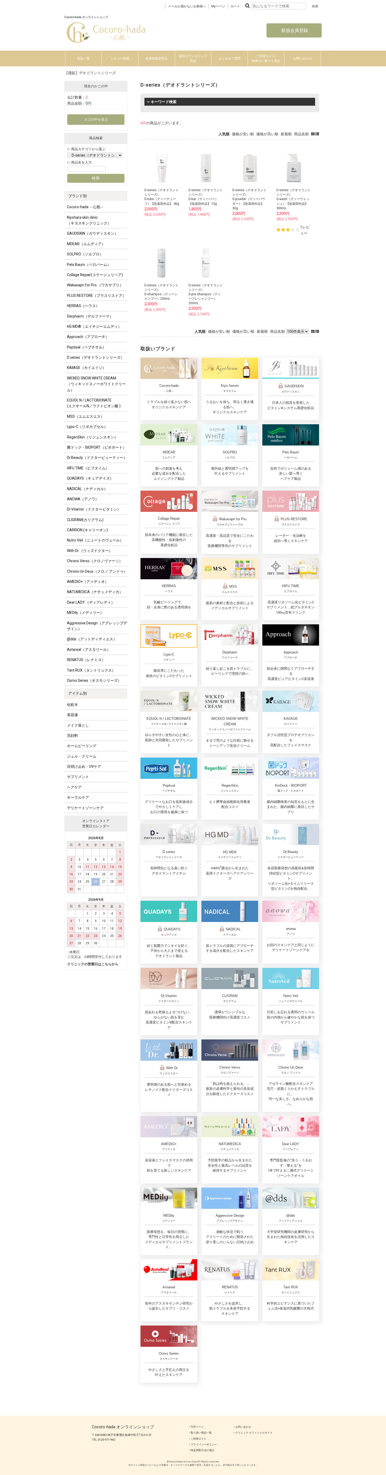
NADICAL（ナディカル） (87, 489)
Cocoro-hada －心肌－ (85, 207)
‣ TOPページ (196, 1426)
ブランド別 (77, 196)
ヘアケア (74, 787)
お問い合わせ (302, 58)
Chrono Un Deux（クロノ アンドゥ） (97, 571)
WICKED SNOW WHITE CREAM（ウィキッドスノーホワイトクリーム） (96, 384)
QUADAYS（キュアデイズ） (90, 478)
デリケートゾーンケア (85, 808)
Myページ (218, 6)
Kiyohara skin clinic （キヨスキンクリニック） (89, 220)
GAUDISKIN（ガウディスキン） (92, 233)
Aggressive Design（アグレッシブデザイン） (97, 626)
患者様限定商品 (156, 58)
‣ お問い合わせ (242, 1426)
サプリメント (78, 777)
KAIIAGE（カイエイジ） (86, 368)
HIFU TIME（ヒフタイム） (88, 468)
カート (235, 6)
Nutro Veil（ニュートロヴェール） (95, 540)
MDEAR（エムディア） (86, 244)
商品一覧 (83, 58)
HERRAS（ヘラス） (83, 306)
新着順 (286, 134)
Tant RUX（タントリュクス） (91, 670)
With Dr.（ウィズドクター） (89, 551)
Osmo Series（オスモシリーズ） (94, 680)
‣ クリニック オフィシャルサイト (253, 1432)
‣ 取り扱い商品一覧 (200, 1432)
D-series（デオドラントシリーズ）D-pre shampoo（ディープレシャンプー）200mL (206, 294)
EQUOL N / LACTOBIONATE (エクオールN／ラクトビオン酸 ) (94, 403)
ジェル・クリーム (81, 756)
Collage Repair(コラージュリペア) (95, 275)
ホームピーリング (81, 746)
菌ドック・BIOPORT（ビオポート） (96, 447)
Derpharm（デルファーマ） (90, 316)
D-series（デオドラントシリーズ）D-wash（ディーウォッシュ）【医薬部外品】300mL (294, 199)
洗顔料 (72, 735)
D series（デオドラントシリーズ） (95, 357)
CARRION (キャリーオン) (87, 530)
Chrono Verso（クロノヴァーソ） (95, 561)
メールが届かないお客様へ (187, 6)
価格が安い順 (243, 134)
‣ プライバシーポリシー (203, 1444)
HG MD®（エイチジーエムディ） (94, 326)
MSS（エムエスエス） (85, 416)
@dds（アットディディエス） (92, 639)
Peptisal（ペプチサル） (86, 347)
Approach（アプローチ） (88, 337)
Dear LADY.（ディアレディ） (91, 602)
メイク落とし (78, 725)
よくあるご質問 (229, 58)
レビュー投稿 (120, 58)
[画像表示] (313, 134)
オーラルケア (78, 797)
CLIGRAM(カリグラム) (85, 520)
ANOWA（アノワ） (83, 499)
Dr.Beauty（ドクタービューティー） (97, 457)
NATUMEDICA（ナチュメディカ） (95, 592)
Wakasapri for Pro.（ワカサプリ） (95, 285)
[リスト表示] (317, 134)
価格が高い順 (267, 134)
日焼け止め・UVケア (84, 766)
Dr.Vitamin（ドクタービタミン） (94, 509)
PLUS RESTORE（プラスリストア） (96, 295)
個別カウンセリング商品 (193, 58)
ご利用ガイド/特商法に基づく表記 (266, 58)
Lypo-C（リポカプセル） (87, 427)
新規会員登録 (294, 30)
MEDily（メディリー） (85, 612)
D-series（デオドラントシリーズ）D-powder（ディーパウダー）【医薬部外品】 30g (249, 199)
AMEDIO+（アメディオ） (87, 582)
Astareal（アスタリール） (89, 649)
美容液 (72, 715)
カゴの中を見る (96, 119)
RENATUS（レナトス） (86, 660)
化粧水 (72, 704)
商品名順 (301, 134)
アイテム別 (77, 693)
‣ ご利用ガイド (197, 1438)
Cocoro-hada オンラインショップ (123, 1426)
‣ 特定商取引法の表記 (201, 1450)
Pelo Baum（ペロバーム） (89, 264)
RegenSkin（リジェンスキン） (92, 437)
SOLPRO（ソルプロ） (85, 254)
